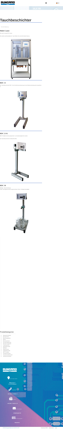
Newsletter (17, 422)
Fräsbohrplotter (6, 345)
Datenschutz (51, 427)
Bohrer (4, 339)
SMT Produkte (6, 352)
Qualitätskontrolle (6, 350)
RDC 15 (3, 83)
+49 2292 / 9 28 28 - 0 (12, 394)
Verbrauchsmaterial (7, 356)
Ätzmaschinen (6, 336)
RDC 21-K (4, 133)
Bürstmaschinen (6, 341)
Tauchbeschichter (7, 353)
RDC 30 (3, 185)
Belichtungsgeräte (7, 338)
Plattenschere (6, 349)
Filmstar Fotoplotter (7, 343)
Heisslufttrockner (6, 346)
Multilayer (5, 347)
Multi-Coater (5, 31)
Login (56, 427)
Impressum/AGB (44, 427)
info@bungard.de (17, 413)
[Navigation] (46, 3)
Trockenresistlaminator (8, 354)
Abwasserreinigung (7, 335)
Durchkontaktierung (5, 26)
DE (58, 3)
